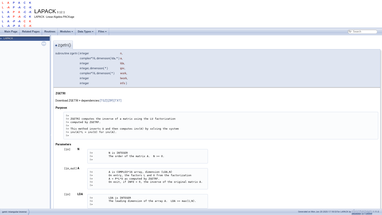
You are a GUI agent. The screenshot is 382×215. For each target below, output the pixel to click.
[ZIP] (110, 100)
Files (101, 31)
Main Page (10, 31)
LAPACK (8, 38)
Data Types (84, 31)
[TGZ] (103, 100)
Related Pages (31, 31)
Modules (65, 31)
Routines (49, 31)
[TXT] (117, 100)
